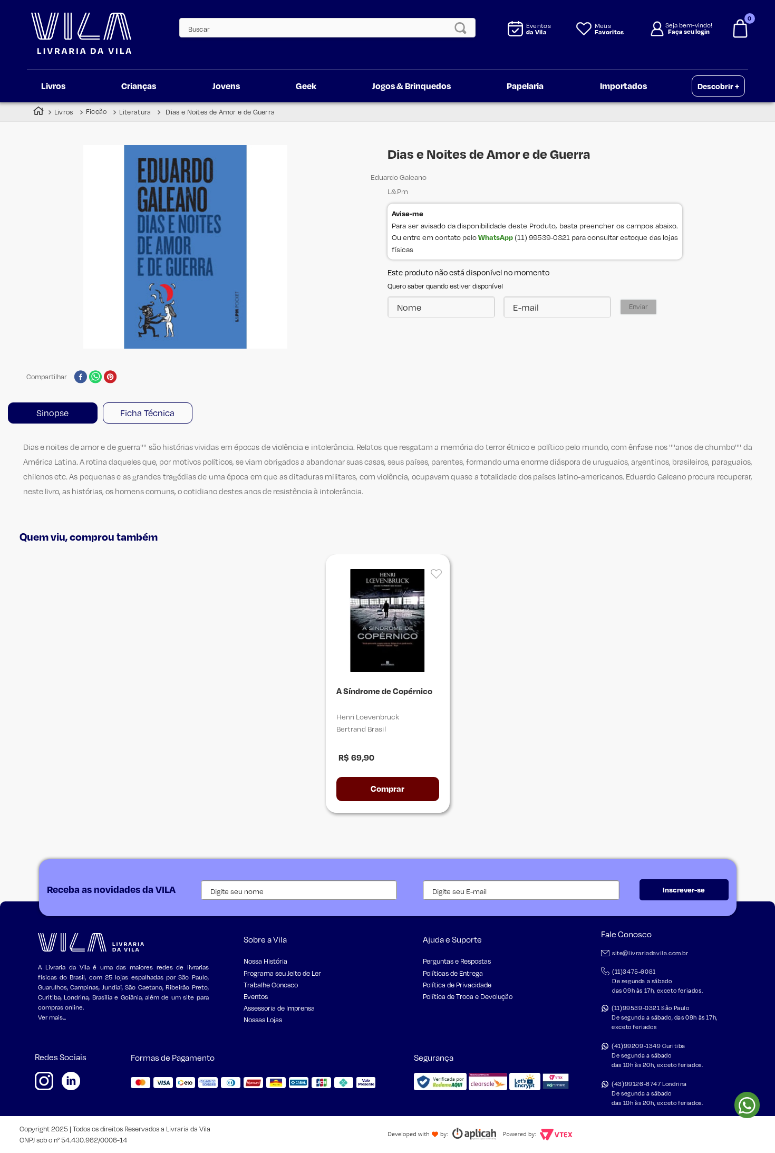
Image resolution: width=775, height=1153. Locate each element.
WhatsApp (495, 237)
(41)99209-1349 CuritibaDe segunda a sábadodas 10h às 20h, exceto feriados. (657, 1055)
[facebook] (80, 377)
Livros (63, 112)
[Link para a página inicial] (38, 112)
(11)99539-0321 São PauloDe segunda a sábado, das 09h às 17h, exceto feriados (665, 1017)
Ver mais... (52, 1017)
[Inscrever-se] (684, 889)
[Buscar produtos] (463, 27)
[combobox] (321, 27)
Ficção (96, 111)
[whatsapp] (95, 377)
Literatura (135, 112)
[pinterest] (110, 377)
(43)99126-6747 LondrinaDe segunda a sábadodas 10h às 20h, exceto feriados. (657, 1093)
